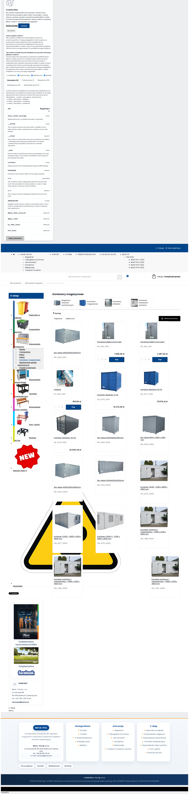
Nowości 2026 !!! (20, 471)
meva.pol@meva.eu (20, 702)
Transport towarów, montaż (119, 749)
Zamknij (24, 26)
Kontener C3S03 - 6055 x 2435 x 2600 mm (67, 538)
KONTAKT (55, 254)
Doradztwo (29, 265)
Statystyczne (37, 75)
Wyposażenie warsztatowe (27, 381)
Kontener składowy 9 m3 (107, 395)
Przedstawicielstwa (83, 738)
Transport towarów (33, 270)
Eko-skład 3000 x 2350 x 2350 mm (152, 439)
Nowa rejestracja (174, 248)
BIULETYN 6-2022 (137, 265)
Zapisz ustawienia (15, 238)
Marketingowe (51, 75)
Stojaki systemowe (27, 368)
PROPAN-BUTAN (26, 439)
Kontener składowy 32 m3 (65, 438)
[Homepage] (14, 254)
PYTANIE (69, 254)
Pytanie (83, 734)
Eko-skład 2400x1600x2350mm (110, 438)
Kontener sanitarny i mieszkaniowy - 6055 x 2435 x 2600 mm (153, 532)
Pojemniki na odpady (27, 316)
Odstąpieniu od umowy (34, 260)
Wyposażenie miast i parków (27, 408)
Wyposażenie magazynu (34, 283)
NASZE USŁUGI (26, 254)
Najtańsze (58, 319)
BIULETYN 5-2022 (137, 262)
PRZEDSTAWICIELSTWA (87, 254)
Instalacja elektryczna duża (152, 342)
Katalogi (67, 766)
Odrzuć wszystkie (12, 26)
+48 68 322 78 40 (42, 753)
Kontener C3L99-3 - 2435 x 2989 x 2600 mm (108, 538)
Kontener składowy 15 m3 (151, 390)
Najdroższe (70, 319)
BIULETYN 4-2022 (137, 260)
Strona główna (26, 766)
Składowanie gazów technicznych (27, 363)
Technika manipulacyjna (26, 395)
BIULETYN (125, 254)
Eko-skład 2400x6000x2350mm (110, 480)
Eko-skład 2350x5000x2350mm (67, 353)
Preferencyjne (25, 75)
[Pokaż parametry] (169, 318)
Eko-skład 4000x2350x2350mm (67, 487)
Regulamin (29, 257)
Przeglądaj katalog (26, 641)
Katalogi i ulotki (83, 741)
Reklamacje (29, 267)
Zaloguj (161, 248)
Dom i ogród (34, 424)
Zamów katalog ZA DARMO (26, 644)
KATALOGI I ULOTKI (109, 254)
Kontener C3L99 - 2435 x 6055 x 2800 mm (153, 488)
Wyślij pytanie (54, 766)
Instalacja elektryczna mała (109, 342)
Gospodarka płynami (27, 330)
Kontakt (83, 730)
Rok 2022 (130, 257)
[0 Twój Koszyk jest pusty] (166, 276)
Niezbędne (12, 75)
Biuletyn (83, 745)
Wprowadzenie (15, 283)
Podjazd (57, 390)
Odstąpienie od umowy (119, 734)
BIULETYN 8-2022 (137, 267)
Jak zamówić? (30, 262)
